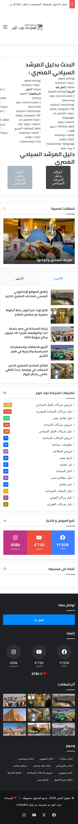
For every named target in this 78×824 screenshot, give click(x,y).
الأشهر (19, 278)
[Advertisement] (59, 23)
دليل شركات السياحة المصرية (54, 411)
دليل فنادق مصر (62, 418)
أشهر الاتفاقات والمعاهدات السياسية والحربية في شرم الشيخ (29, 351)
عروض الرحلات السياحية (40, 772)
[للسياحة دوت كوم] (27, 26)
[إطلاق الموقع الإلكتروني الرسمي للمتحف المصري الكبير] (62, 297)
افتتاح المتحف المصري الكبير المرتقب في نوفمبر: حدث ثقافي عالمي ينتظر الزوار (26, 370)
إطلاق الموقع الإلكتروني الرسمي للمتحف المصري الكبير (26, 294)
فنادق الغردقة (14, 772)
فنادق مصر (42, 779)
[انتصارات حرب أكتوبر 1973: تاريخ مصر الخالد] (63, 729)
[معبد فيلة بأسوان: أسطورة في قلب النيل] (39, 729)
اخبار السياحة (64, 471)
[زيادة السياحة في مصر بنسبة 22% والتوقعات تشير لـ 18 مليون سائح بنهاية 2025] (62, 334)
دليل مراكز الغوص (61, 497)
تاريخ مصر (66, 457)
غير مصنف (65, 464)
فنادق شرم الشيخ (63, 779)
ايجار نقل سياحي (41, 765)
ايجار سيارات (66, 758)
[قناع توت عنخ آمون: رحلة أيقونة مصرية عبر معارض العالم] (62, 316)
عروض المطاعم (62, 451)
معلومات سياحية (62, 444)
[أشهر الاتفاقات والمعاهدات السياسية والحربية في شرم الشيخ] (62, 352)
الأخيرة (58, 278)
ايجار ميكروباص (64, 765)
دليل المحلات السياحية (59, 491)
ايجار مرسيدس (26, 758)
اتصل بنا (39, 620)
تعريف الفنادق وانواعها (55, 260)
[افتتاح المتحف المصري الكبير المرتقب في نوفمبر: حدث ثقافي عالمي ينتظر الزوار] (62, 371)
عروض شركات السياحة (58, 424)
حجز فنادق (65, 484)
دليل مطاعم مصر (61, 477)
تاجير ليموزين (66, 772)
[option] (39, 241)
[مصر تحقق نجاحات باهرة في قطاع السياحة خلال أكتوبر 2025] (14, 729)
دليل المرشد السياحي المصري (47, 158)
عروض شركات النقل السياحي (54, 404)
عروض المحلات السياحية (57, 438)
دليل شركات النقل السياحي (55, 431)
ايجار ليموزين (46, 758)
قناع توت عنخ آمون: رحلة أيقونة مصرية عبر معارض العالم (27, 312)
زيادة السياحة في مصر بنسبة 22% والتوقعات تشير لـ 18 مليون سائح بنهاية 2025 (26, 333)
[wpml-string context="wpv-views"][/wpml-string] (61, 85)
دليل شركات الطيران (59, 504)
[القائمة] (5, 28)
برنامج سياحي (20, 765)
